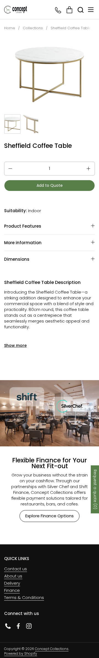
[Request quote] (69, 9)
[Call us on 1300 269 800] (58, 9)
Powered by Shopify (20, 653)
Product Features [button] (22, 226)
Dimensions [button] (16, 259)
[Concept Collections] (15, 9)
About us (13, 576)
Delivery (12, 583)
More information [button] (23, 243)
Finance (12, 590)
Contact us (15, 569)
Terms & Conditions (24, 597)
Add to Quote (50, 185)
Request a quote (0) (95, 489)
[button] (80, 9)
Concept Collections (51, 648)
